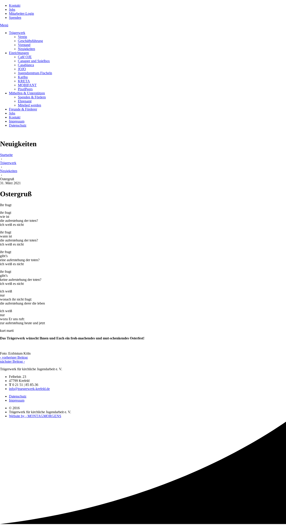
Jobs (12, 9)
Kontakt (14, 5)
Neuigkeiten (26, 49)
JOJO (22, 69)
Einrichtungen (19, 53)
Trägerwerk (17, 33)
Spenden (15, 17)
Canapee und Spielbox (34, 61)
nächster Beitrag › (12, 361)
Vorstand (24, 45)
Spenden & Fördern (32, 97)
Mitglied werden (29, 105)
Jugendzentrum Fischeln (35, 73)
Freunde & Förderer (23, 109)
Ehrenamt (25, 101)
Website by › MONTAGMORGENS (35, 416)
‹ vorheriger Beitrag (14, 357)
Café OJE (25, 57)
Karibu (23, 77)
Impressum (16, 121)
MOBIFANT (27, 85)
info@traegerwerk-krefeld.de (29, 389)
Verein (22, 37)
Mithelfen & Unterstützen (27, 93)
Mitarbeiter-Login (21, 13)
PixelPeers (25, 89)
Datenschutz (17, 125)
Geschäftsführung (30, 41)
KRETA (24, 81)
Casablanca (26, 65)
